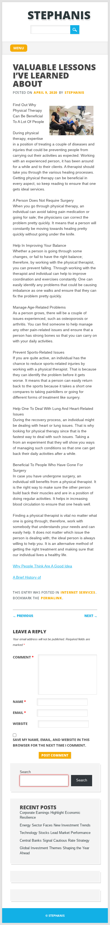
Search (25, 772)
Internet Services (78, 592)
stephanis (59, 15)
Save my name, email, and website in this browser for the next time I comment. (51, 742)
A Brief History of (27, 577)
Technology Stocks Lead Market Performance (55, 833)
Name (19, 701)
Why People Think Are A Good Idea (42, 566)
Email (19, 712)
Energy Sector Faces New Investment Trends (55, 825)
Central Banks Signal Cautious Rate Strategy (54, 840)
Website (20, 723)
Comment (23, 657)
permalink (51, 598)
